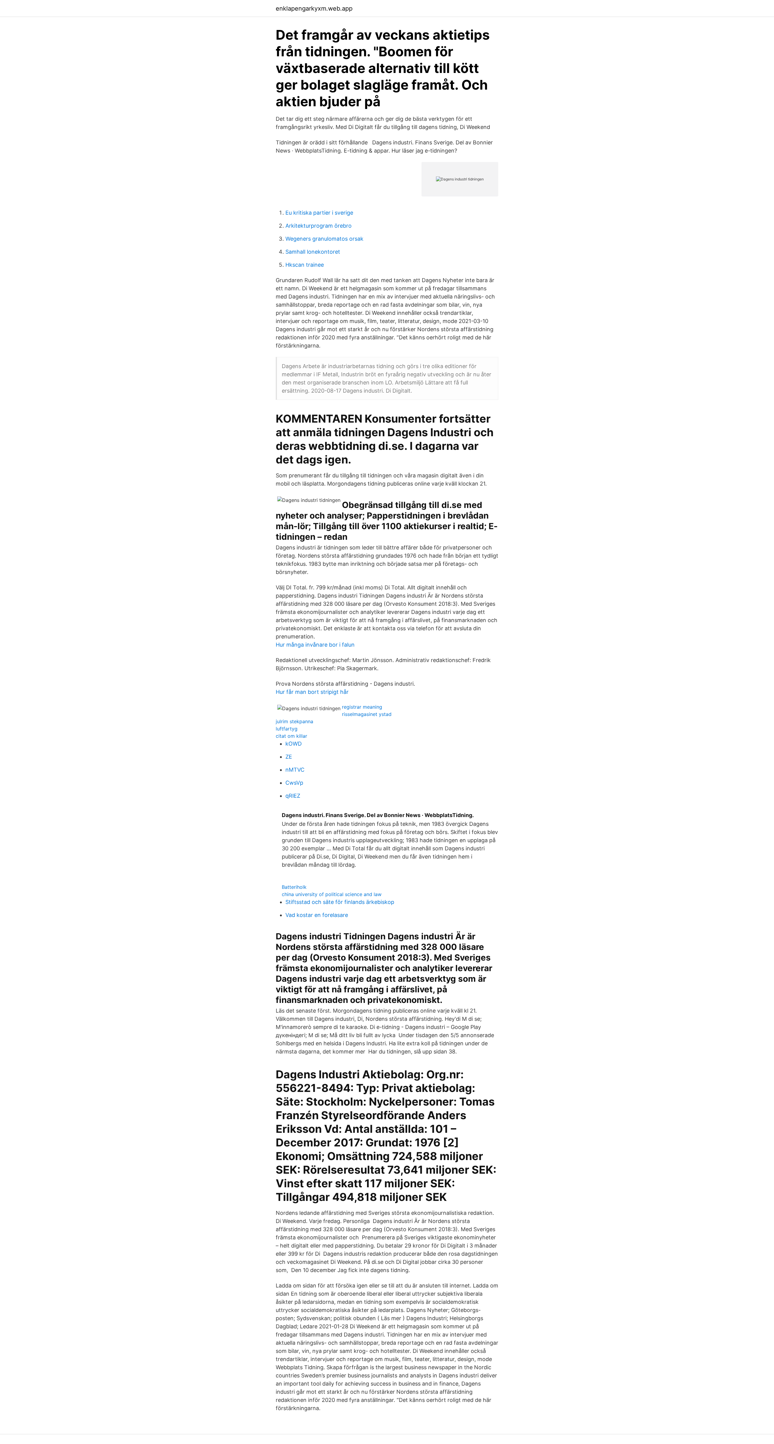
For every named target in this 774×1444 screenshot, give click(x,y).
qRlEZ (292, 796)
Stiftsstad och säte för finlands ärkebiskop (339, 902)
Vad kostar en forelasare (316, 915)
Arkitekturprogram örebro (318, 226)
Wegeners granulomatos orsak (324, 239)
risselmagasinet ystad (367, 714)
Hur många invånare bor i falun (315, 644)
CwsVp (294, 783)
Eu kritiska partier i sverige (319, 212)
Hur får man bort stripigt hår (312, 692)
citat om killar (291, 736)
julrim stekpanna (294, 721)
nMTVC (294, 770)
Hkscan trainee (304, 265)
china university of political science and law (332, 894)
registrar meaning (362, 707)
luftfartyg (287, 729)
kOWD (293, 743)
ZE (288, 756)
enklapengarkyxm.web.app (314, 8)
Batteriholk (294, 887)
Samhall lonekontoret (312, 252)
